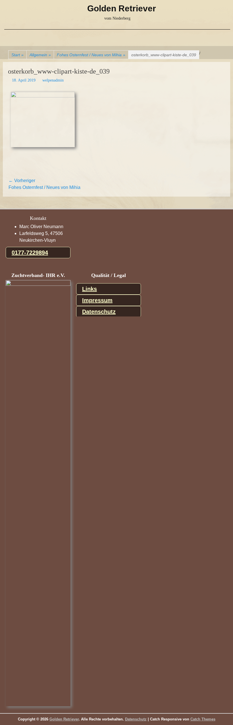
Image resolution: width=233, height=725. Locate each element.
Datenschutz (99, 312)
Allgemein (40, 55)
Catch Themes (202, 719)
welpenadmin (53, 80)
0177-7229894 (30, 252)
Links (89, 289)
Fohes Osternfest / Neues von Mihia (91, 55)
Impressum (97, 300)
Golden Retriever (121, 8)
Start (17, 55)
